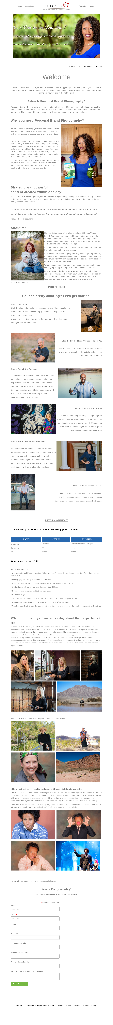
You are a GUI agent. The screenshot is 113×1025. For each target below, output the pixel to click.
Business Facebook (19, 952)
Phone (13, 924)
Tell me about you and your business (27, 971)
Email (14, 915)
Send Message (19, 984)
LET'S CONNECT (56, 520)
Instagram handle (18, 943)
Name (14, 905)
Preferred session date (20, 962)
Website (14, 933)
